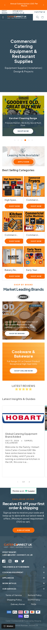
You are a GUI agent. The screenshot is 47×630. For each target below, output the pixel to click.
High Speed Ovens (11, 200)
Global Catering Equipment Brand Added (21, 435)
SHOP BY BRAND (17, 333)
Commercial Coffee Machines (33, 235)
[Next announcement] (43, 5)
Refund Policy (34, 595)
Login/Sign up (39, 12)
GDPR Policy (34, 599)
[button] (3, 17)
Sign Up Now (23, 530)
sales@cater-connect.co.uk (18, 12)
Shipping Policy (14, 599)
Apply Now (23, 162)
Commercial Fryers (33, 200)
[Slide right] (29, 482)
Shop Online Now (23, 371)
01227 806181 (4, 12)
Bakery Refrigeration (11, 270)
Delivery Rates (18, 604)
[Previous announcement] (4, 5)
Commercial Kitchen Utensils (11, 235)
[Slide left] (17, 482)
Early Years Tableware (33, 270)
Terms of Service (14, 595)
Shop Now (23, 131)
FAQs (33, 604)
